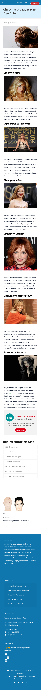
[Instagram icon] (26, 683)
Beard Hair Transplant (12, 462)
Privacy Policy (11, 676)
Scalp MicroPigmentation (17, 586)
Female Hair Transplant (13, 452)
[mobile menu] (2, 7)
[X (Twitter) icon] (18, 683)
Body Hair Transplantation (14, 476)
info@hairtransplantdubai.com (18, 635)
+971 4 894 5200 (10, 629)
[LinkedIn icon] (22, 683)
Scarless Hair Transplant (13, 457)
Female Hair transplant (16, 599)
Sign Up (7, 648)
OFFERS (35, 3)
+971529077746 (20, 2)
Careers (24, 679)
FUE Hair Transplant (12, 447)
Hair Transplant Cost (15, 604)
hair (10, 393)
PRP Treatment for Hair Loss (15, 466)
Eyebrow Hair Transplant (13, 471)
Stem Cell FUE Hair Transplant (18, 590)
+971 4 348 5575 (12, 632)
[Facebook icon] (14, 683)
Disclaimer (23, 676)
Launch (8, 525)
